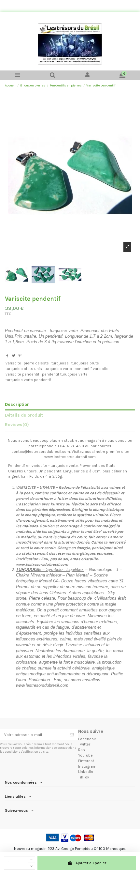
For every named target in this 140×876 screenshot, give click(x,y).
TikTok (84, 777)
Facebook (87, 739)
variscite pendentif (22, 374)
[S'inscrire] (72, 734)
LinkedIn (85, 771)
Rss (81, 749)
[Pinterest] (20, 355)
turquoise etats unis (24, 368)
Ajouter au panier (91, 863)
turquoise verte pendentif (28, 379)
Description (17, 404)
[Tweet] (13, 355)
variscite (13, 363)
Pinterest (86, 761)
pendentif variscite (91, 368)
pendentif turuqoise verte (65, 374)
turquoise (60, 363)
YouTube (85, 755)
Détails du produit (24, 415)
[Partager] (7, 355)
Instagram (87, 766)
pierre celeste (36, 363)
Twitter (84, 744)
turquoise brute (85, 363)
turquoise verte (58, 368)
